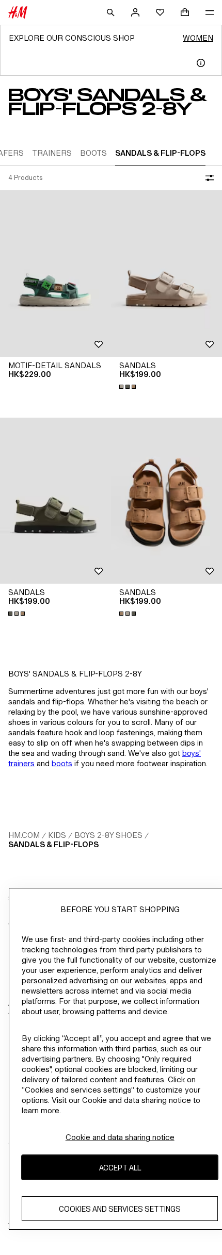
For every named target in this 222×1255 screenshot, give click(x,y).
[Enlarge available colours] (128, 387)
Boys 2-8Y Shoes (108, 835)
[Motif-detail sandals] (55, 273)
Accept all (120, 1167)
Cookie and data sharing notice (120, 1137)
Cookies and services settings (120, 1208)
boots (62, 763)
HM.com (24, 835)
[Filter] (207, 178)
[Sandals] (166, 273)
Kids (57, 835)
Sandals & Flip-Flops (53, 844)
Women (198, 38)
